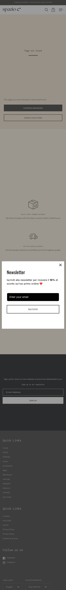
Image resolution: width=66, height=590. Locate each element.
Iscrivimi (33, 309)
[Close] (60, 265)
